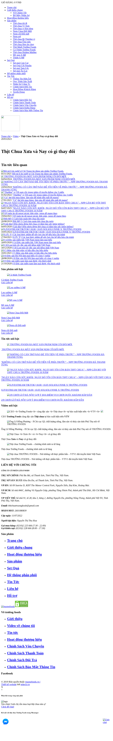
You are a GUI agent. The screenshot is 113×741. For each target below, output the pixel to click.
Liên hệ (10, 94)
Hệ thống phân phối (16, 73)
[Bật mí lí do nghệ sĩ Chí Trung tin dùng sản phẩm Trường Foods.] (32, 171)
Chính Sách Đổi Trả (22, 100)
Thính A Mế (18, 57)
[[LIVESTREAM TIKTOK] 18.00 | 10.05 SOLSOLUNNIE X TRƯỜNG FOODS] (41, 229)
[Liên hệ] (5, 738)
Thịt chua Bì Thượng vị (24, 39)
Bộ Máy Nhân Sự (21, 15)
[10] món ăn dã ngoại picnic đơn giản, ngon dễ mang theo (39, 216)
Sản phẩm (11, 20)
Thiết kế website (8, 684)
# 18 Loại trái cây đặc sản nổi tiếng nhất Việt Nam (35, 247)
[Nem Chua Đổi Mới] (17, 312)
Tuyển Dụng (19, 92)
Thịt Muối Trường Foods (24, 47)
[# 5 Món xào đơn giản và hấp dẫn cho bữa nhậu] (24, 250)
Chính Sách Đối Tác (22, 86)
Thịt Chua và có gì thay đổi (18, 439)
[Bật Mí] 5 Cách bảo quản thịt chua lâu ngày (33, 221)
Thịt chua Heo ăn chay (23, 44)
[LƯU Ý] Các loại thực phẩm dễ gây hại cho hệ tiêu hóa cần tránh (43, 237)
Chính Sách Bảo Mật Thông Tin (28, 110)
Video (16, 136)
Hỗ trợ (10, 97)
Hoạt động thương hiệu (18, 18)
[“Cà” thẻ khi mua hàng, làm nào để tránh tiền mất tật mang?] (30, 197)
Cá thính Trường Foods (12, 281)
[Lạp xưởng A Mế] (16, 287)
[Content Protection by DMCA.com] (21, 606)
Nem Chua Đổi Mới (22, 31)
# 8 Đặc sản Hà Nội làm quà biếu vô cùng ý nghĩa (35, 258)
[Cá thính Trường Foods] (19, 275)
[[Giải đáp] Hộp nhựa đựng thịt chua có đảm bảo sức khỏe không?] (33, 224)
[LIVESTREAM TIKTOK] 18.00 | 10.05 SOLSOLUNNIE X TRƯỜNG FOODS (51, 232)
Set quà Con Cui (20, 63)
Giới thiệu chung (15, 10)
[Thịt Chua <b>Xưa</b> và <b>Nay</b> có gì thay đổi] (34, 434)
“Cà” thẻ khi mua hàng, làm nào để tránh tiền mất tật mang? (40, 200)
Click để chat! (7, 706)
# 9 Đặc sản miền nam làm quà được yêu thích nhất (36, 263)
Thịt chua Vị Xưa (21, 26)
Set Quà (11, 60)
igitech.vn (25, 684)
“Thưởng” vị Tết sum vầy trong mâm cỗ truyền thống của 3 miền (42, 195)
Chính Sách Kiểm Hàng (24, 108)
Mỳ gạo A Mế (19, 55)
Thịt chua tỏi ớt (20, 23)
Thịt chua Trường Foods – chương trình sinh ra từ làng (26, 449)
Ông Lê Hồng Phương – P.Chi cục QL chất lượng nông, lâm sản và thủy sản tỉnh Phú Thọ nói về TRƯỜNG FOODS (56, 429)
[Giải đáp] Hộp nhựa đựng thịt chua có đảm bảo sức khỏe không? (43, 226)
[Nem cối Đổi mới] (16, 325)
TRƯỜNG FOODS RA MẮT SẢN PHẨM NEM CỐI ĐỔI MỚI (43, 179)
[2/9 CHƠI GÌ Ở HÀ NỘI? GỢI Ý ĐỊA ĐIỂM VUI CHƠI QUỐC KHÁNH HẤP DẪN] (49, 395)
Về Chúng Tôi (19, 12)
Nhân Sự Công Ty (21, 84)
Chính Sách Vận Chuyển (24, 105)
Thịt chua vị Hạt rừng (23, 28)
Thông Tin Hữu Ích (22, 79)
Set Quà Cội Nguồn (22, 65)
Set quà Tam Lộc (21, 68)
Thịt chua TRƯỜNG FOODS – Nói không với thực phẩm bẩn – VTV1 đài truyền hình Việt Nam (46, 459)
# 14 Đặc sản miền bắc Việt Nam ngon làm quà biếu (36, 242)
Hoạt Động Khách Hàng (24, 89)
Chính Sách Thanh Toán (24, 102)
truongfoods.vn (32, 682)
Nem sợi (17, 36)
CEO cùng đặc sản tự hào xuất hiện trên (35, 416)
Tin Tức (11, 76)
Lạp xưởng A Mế (9, 293)
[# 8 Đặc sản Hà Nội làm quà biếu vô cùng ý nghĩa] (25, 255)
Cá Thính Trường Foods (24, 49)
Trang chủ (11, 7)
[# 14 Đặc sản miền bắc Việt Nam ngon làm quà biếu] (26, 240)
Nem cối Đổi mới (21, 34)
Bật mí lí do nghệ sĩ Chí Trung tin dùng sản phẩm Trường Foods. (42, 173)
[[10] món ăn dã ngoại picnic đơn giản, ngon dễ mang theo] (29, 213)
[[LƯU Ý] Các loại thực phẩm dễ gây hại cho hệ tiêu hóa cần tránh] (33, 234)
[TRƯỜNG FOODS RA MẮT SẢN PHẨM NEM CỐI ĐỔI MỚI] (34, 176)
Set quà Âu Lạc (20, 71)
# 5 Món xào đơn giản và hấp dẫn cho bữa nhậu (34, 253)
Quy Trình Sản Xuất (22, 81)
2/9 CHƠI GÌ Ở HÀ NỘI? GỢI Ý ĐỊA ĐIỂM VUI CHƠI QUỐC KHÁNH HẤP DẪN (42, 400)
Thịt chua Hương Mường (24, 52)
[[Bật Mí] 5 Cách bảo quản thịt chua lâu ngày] (23, 218)
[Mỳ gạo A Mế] (14, 300)
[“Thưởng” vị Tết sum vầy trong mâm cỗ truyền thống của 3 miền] (32, 192)
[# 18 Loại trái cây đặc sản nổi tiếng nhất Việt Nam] (25, 245)
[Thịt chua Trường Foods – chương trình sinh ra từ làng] (33, 444)
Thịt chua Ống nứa (22, 42)
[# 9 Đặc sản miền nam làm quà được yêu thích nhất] (26, 261)
